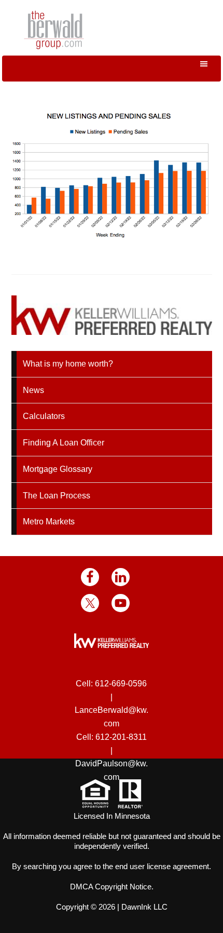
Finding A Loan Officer (63, 442)
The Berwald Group (54, 29)
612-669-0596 (121, 683)
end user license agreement (162, 866)
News (33, 390)
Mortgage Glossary (57, 469)
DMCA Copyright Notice (110, 886)
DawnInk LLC (144, 906)
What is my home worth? (68, 363)
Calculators (44, 416)
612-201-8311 (121, 737)
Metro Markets (49, 521)
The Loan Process (56, 495)
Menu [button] (111, 69)
